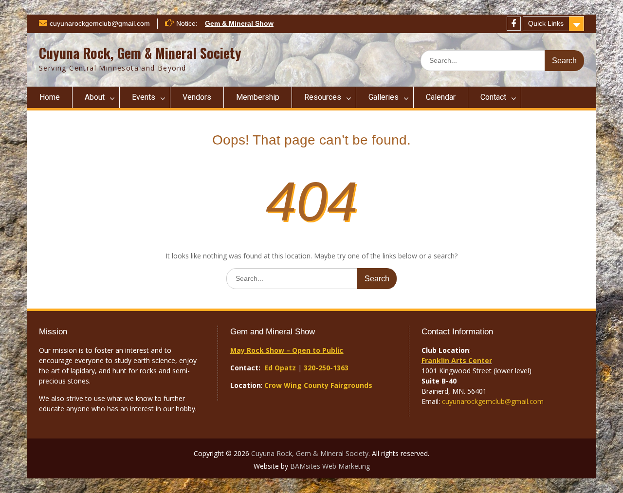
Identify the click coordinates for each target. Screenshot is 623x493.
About (95, 97)
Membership (257, 97)
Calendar (441, 97)
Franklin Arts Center (456, 360)
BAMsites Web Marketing (330, 466)
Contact (493, 97)
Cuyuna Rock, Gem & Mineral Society (140, 53)
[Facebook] (514, 24)
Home (49, 97)
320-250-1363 (326, 367)
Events (143, 97)
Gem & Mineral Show (239, 23)
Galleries (383, 97)
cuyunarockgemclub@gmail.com (100, 23)
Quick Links (546, 23)
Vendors (197, 97)
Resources (322, 97)
